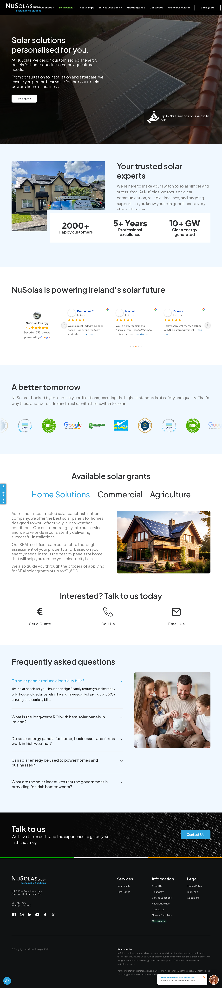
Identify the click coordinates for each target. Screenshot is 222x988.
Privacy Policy (194, 885)
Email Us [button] (176, 624)
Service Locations (162, 897)
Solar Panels (66, 7)
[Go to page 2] (136, 346)
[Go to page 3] (138, 346)
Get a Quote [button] (24, 98)
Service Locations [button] (109, 7)
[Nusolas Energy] (23, 7)
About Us (46, 7)
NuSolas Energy (37, 323)
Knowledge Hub (136, 7)
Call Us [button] (108, 624)
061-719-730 (19, 902)
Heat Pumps (87, 7)
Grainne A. (180, 311)
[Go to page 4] (141, 346)
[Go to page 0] (130, 346)
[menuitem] (49, 7)
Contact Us (156, 7)
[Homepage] (29, 880)
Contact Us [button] (195, 835)
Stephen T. (132, 311)
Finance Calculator (179, 7)
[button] (39, 615)
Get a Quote (159, 921)
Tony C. (82, 311)
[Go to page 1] (133, 346)
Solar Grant (158, 891)
